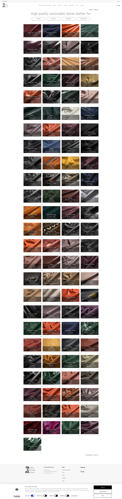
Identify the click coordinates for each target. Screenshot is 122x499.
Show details (74, 495)
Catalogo (65, 5)
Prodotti (59, 5)
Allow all (102, 487)
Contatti (81, 5)
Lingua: (118, 1)
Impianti (54, 5)
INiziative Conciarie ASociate (66, 470)
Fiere (77, 5)
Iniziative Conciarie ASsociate (45, 5)
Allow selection (103, 491)
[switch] (45, 496)
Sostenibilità (71, 5)
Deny (103, 495)
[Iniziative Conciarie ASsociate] (30, 469)
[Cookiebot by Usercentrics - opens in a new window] (16, 496)
